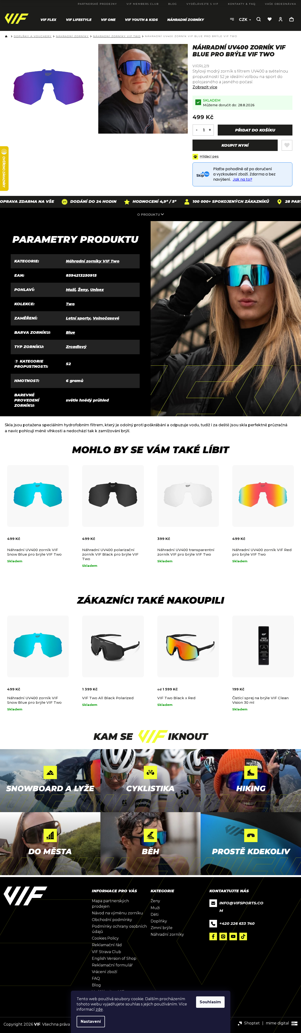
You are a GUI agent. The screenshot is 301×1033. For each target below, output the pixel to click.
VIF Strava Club (106, 952)
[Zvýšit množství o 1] (211, 130)
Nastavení (91, 1021)
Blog (96, 985)
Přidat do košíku (255, 130)
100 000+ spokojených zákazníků (208, 201)
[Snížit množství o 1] (195, 130)
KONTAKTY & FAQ (242, 3)
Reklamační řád (107, 945)
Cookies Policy (105, 938)
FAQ (96, 978)
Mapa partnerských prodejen (110, 903)
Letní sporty (78, 318)
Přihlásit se (280, 19)
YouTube (233, 936)
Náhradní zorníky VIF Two (92, 261)
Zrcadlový (76, 346)
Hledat (258, 19)
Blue (70, 332)
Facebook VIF (213, 936)
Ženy (83, 289)
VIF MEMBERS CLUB (143, 3)
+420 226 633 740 (237, 923)
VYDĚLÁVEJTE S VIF (202, 3)
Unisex (97, 289)
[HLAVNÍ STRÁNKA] (7, 36)
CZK (244, 19)
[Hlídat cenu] (205, 157)
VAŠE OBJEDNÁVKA (280, 3)
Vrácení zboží (104, 972)
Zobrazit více (204, 87)
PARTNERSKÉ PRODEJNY (97, 3)
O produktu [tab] (148, 214)
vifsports (223, 936)
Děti (154, 914)
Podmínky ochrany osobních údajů (119, 929)
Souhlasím (210, 1002)
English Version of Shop (114, 958)
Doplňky (159, 921)
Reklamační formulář (112, 965)
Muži (70, 289)
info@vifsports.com (241, 907)
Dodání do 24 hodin (71, 201)
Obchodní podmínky (112, 919)
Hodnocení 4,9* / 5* (132, 201)
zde (99, 1009)
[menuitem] (48, 19)
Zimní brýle (162, 928)
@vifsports (243, 936)
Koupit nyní (235, 145)
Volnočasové (106, 318)
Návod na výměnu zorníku (117, 913)
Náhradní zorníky (167, 934)
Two (70, 304)
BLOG (172, 3)
